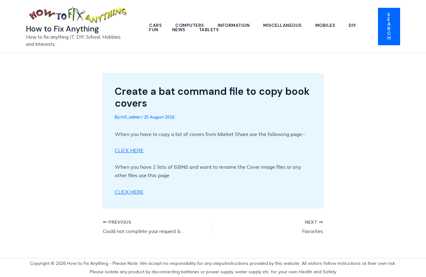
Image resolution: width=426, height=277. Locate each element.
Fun (153, 29)
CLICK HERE (129, 150)
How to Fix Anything (62, 29)
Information (234, 25)
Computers (189, 25)
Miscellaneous (282, 25)
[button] (389, 26)
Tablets (209, 29)
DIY (352, 25)
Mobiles (325, 25)
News (178, 29)
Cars (155, 25)
